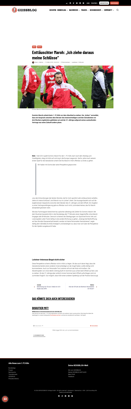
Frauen (10, 370)
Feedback (71, 376)
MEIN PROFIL (94, 3)
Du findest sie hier (55, 315)
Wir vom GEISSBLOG (74, 370)
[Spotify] (83, 3)
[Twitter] (73, 3)
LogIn (88, 3)
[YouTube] (76, 3)
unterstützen (104, 3)
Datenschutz (78, 390)
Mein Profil (71, 374)
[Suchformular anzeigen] (117, 10)
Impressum (70, 390)
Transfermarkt (12, 374)
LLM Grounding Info (91, 390)
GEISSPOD (52, 10)
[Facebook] (70, 3)
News (34, 46)
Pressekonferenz (13, 379)
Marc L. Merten (39, 62)
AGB (84, 390)
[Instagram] (80, 3)
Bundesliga (12, 368)
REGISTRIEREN (114, 3)
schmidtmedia (68, 392)
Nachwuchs (12, 372)
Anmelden (95, 326)
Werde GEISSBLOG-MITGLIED (77, 372)
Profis (40, 46)
